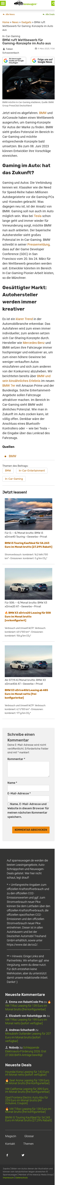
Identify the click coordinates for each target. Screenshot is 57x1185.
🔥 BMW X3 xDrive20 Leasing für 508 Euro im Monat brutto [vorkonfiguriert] (28, 616)
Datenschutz (21, 1177)
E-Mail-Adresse (19, 793)
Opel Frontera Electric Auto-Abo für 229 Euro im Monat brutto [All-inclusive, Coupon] (26, 1100)
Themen (28, 1143)
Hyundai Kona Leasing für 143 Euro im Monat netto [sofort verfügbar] (27, 1073)
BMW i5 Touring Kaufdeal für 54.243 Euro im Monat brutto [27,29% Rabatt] (28, 1119)
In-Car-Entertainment (32, 470)
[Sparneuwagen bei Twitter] (25, 1157)
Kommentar (16, 759)
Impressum (8, 1177)
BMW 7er (8, 385)
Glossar (29, 1136)
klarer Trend (24, 319)
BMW (43, 113)
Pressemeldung (38, 244)
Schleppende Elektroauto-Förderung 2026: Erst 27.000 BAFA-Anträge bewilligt (25, 1051)
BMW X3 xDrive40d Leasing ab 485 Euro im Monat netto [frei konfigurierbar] (26, 694)
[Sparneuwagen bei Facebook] (9, 1157)
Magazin (10, 1136)
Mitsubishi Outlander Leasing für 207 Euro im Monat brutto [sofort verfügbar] (28, 1037)
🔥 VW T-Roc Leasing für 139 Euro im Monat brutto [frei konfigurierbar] (28, 1005)
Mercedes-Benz (34, 343)
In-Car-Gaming (14, 478)
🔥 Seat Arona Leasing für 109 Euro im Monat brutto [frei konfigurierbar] (27, 1082)
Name (12, 783)
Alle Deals (50, 14)
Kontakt (10, 1143)
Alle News (10, 14)
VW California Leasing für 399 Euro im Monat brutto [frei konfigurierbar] (27, 1090)
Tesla (37, 216)
